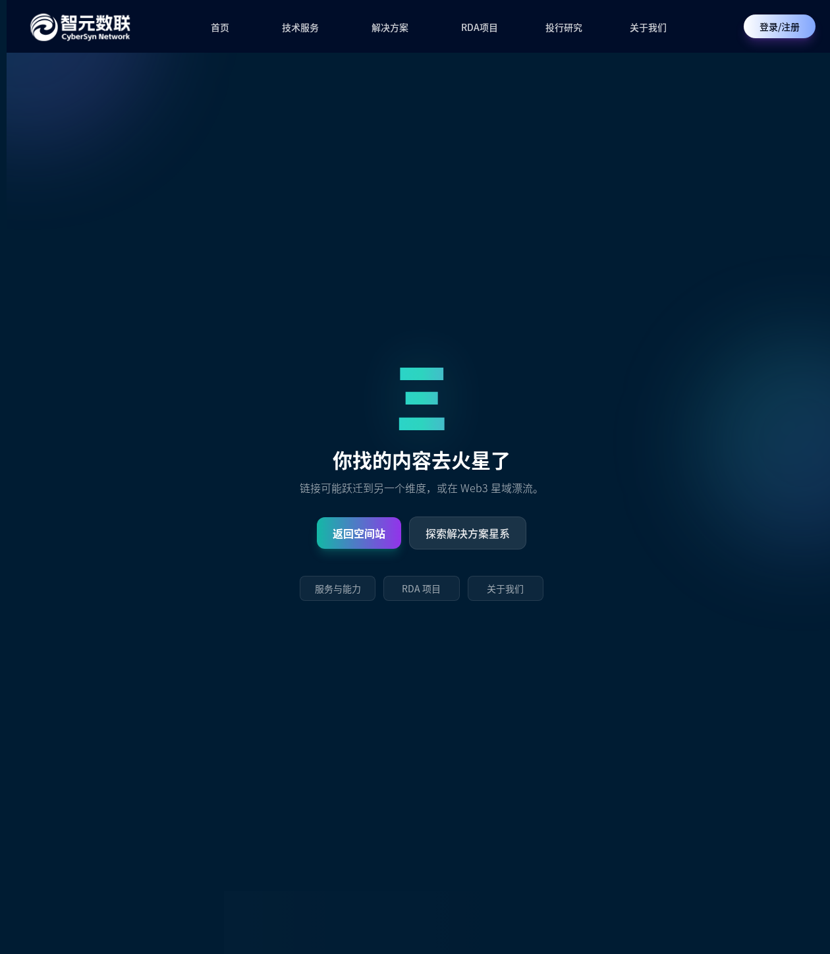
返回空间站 (359, 533)
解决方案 (390, 27)
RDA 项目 (421, 588)
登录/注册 (780, 26)
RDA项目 (479, 27)
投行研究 (563, 27)
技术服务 (300, 27)
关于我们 (648, 27)
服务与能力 (338, 588)
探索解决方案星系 (468, 533)
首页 (220, 27)
